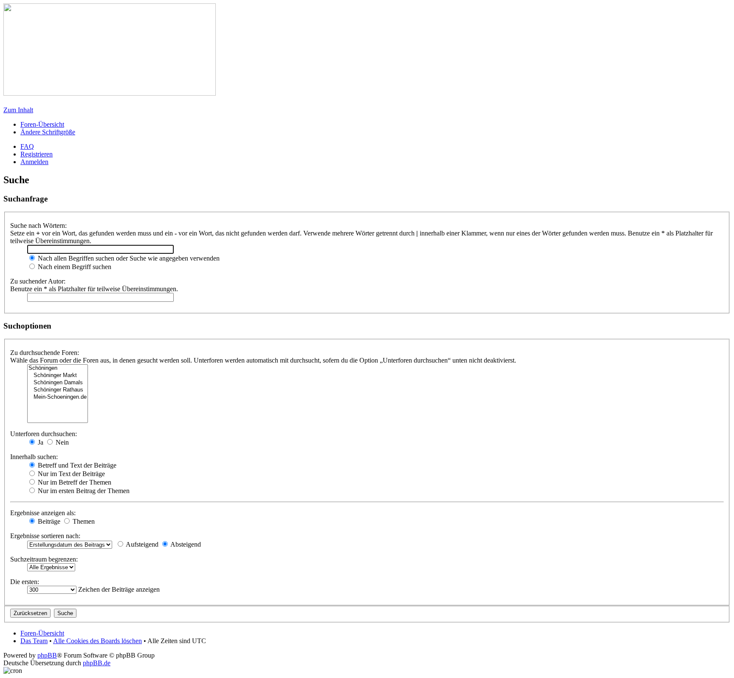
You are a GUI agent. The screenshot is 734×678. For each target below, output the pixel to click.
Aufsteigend (141, 544)
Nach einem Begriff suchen (73, 266)
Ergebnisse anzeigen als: (43, 512)
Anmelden (34, 161)
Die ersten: (24, 581)
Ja (39, 442)
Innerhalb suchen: (34, 456)
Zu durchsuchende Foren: (44, 352)
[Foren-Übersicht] (109, 93)
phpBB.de (96, 663)
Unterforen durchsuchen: (43, 433)
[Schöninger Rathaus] (58, 390)
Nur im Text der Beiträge (70, 473)
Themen (83, 521)
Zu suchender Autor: (37, 281)
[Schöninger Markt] (58, 375)
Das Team (34, 640)
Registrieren (36, 154)
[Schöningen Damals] (58, 382)
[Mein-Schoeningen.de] (58, 397)
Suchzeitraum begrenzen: (44, 559)
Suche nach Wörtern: (38, 225)
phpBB (47, 655)
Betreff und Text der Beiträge (76, 465)
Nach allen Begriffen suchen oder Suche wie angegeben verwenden (128, 258)
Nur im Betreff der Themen (73, 482)
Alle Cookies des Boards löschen (97, 640)
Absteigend (185, 544)
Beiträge (48, 521)
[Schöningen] (58, 368)
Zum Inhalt (18, 109)
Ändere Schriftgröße (47, 132)
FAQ (27, 146)
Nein (61, 442)
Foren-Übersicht (42, 124)
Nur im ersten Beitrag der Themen (83, 490)
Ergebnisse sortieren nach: (45, 535)
